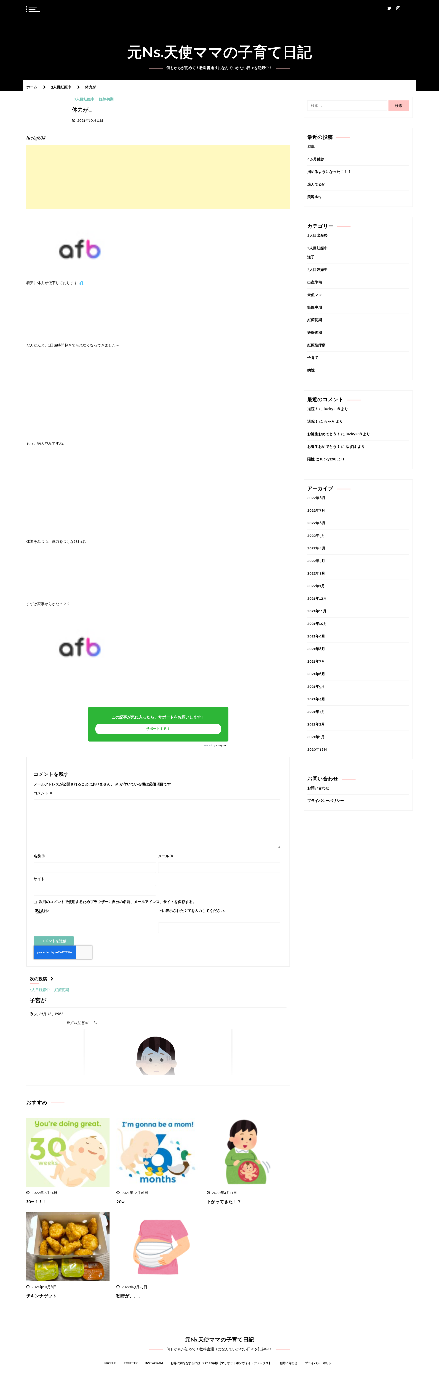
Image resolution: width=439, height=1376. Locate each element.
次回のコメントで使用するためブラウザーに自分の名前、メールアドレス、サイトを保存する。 (117, 902)
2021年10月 (317, 623)
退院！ (312, 409)
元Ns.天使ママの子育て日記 (219, 52)
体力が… (82, 110)
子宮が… (39, 1001)
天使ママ (314, 295)
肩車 (311, 146)
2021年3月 (316, 712)
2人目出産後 (317, 235)
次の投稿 (38, 979)
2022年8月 (316, 498)
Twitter (131, 1363)
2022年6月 (316, 523)
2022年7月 (316, 510)
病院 (311, 370)
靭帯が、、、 (129, 1296)
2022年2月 (316, 573)
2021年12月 (317, 598)
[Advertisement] (158, 177)
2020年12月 (317, 749)
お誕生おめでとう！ (323, 434)
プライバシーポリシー (325, 800)
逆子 (311, 257)
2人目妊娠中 (317, 248)
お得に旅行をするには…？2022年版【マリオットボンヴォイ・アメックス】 (221, 1363)
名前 (40, 856)
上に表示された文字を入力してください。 (193, 910)
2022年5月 (316, 535)
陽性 (311, 459)
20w (120, 1202)
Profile (110, 1363)
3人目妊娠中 (84, 99)
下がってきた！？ (224, 1202)
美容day (314, 197)
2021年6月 (316, 674)
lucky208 (221, 745)
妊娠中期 (314, 307)
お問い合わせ (318, 788)
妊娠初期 (106, 99)
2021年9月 (316, 636)
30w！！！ (36, 1202)
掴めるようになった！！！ (329, 171)
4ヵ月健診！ (317, 159)
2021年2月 (316, 724)
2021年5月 (316, 686)
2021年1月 (316, 737)
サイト (39, 879)
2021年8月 (316, 649)
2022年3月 (316, 561)
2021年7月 (316, 661)
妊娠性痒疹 (316, 345)
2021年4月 (316, 699)
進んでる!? (316, 184)
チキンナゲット (41, 1296)
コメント (43, 793)
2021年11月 (317, 611)
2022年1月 (316, 586)
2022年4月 (316, 548)
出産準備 (314, 282)
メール (166, 856)
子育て (312, 357)
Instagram (154, 1363)
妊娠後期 (314, 332)
